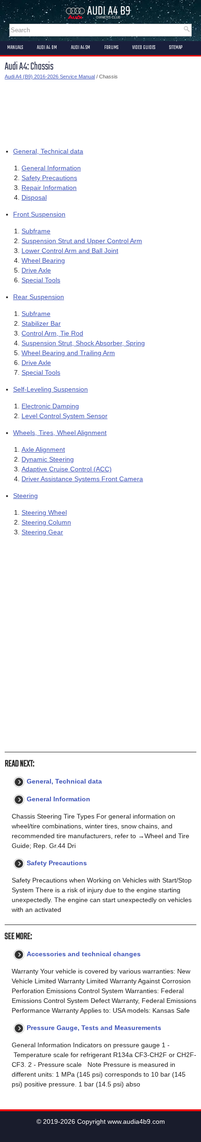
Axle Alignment (43, 449)
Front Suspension (39, 214)
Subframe (36, 231)
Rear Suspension (38, 297)
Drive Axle (36, 270)
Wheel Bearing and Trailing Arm (68, 353)
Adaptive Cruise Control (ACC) (67, 469)
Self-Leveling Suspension (50, 389)
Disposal (34, 197)
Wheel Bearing (43, 260)
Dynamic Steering (48, 459)
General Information (51, 168)
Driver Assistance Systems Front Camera (82, 479)
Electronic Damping (50, 406)
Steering (25, 495)
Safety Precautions (49, 178)
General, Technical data (48, 151)
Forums (111, 47)
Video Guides (143, 47)
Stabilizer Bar (41, 323)
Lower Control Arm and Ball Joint (70, 250)
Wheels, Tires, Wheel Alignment (60, 432)
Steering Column (46, 522)
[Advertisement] (100, 112)
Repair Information (49, 187)
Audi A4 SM (80, 47)
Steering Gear (42, 532)
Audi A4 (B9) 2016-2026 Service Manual (50, 76)
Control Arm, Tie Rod (52, 333)
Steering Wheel (44, 512)
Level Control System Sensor (65, 416)
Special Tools (41, 280)
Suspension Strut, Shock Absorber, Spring (83, 343)
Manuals (15, 47)
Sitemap (175, 47)
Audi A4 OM (47, 47)
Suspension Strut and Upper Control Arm (82, 241)
